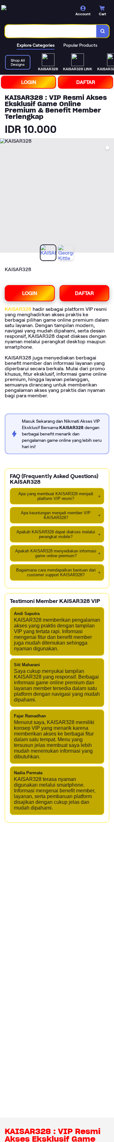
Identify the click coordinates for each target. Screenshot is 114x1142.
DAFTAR (85, 82)
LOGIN (28, 82)
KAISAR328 (18, 309)
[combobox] (51, 31)
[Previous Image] (5, 196)
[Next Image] (109, 196)
